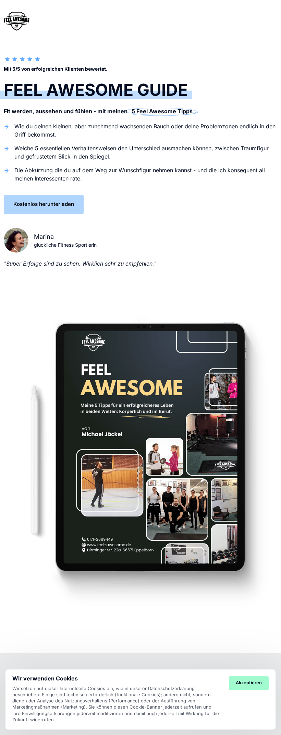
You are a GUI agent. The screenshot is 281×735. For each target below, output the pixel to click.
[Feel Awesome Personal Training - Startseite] (16, 21)
